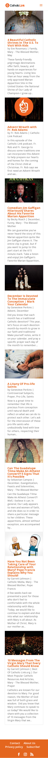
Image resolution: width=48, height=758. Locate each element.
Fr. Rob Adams (19, 132)
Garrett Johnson (20, 578)
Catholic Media (15, 581)
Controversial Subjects (20, 393)
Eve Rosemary (19, 48)
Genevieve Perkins (21, 307)
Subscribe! (33, 747)
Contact (15, 743)
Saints (30, 396)
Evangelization (29, 483)
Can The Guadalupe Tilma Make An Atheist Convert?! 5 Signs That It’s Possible (23, 472)
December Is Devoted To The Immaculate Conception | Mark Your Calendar (22, 300)
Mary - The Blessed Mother (22, 51)
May (9, 55)
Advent (11, 310)
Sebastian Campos (21, 479)
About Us (29, 743)
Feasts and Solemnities (20, 486)
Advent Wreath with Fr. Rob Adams (22, 128)
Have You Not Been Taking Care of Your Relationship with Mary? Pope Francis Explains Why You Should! (21, 568)
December (34, 219)
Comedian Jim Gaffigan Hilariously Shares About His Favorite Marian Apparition (23, 212)
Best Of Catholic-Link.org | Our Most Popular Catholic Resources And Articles (22, 674)
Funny (10, 222)
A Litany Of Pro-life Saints (21, 385)
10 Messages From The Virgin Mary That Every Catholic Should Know (23, 663)
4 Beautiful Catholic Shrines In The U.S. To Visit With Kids (22, 42)
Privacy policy (14, 747)
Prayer (11, 396)
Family (33, 48)
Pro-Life (20, 396)
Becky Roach (18, 219)
